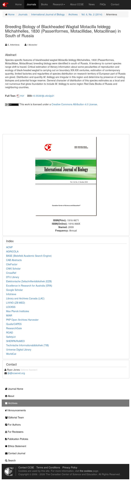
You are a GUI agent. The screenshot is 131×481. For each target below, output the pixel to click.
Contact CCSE (26, 467)
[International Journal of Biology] (66, 176)
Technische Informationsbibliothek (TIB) (27, 345)
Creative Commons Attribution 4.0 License (74, 104)
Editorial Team (16, 417)
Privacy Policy (69, 467)
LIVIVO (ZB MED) (15, 302)
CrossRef (11, 272)
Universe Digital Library (18, 349)
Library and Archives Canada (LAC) (25, 298)
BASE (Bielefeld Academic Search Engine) (29, 255)
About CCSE (77, 4)
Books (44, 4)
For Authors (14, 424)
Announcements (17, 410)
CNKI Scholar (13, 268)
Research (58, 4)
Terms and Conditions (48, 467)
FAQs (103, 4)
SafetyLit (11, 336)
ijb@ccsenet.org (16, 373)
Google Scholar (14, 289)
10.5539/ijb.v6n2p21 (43, 95)
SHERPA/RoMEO (15, 341)
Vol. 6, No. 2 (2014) (91, 14)
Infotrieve (11, 294)
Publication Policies (17, 439)
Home (18, 4)
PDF (22, 95)
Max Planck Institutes (17, 311)
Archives (73, 14)
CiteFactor (11, 264)
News (92, 4)
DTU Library (12, 277)
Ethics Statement (16, 446)
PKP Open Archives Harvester (22, 319)
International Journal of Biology (48, 14)
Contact (115, 4)
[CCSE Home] (5, 4)
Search (11, 460)
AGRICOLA (12, 251)
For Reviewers (15, 431)
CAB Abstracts (14, 260)
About (10, 396)
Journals (31, 4)
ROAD (9, 332)
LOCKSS (10, 307)
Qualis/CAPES (13, 324)
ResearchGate (14, 328)
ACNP (9, 247)
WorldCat (11, 353)
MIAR (9, 315)
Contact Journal (16, 453)
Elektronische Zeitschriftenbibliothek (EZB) (29, 281)
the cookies (86, 470)
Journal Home (15, 388)
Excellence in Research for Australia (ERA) (29, 285)
